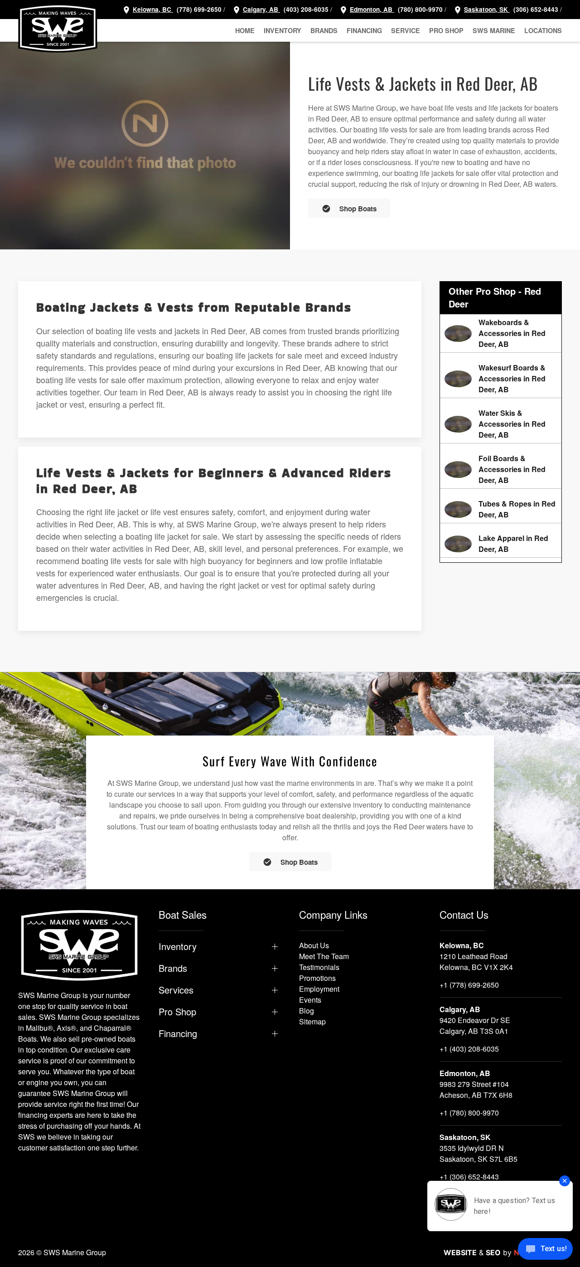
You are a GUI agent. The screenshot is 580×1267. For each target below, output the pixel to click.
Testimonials (319, 967)
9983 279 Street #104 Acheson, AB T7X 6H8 (476, 1089)
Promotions (317, 978)
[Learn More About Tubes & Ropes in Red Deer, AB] (500, 509)
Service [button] (405, 30)
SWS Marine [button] (494, 30)
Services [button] (176, 990)
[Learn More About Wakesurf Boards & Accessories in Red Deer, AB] (500, 379)
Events (310, 999)
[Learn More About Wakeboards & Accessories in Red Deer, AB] (500, 333)
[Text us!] (545, 1250)
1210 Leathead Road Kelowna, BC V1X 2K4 (476, 961)
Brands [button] (324, 30)
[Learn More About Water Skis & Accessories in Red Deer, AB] (500, 424)
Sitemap (312, 1021)
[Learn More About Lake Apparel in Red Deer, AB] (500, 543)
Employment (319, 989)
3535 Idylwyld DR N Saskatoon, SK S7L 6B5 (478, 1153)
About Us (314, 945)
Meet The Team (324, 956)
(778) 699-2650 (199, 9)
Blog (306, 1010)
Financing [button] (364, 30)
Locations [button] (543, 30)
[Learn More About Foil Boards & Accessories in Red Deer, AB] (500, 469)
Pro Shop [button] (446, 30)
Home (245, 30)
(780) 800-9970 (419, 9)
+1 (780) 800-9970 (469, 1112)
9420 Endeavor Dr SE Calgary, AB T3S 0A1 (475, 1025)
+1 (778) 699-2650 (469, 984)
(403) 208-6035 (305, 9)
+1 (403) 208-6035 (469, 1048)
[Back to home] (57, 28)
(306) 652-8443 (535, 9)
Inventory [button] (282, 30)
